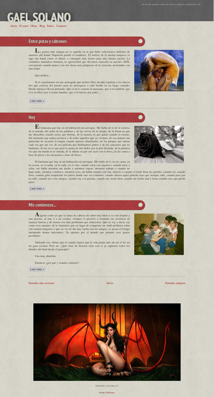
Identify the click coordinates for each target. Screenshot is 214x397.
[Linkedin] (26, 31)
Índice (50, 26)
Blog (42, 26)
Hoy (32, 117)
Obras (34, 26)
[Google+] (21, 31)
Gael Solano (39, 17)
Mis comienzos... (42, 205)
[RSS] (35, 31)
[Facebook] (17, 31)
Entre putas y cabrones (48, 41)
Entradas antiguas (175, 283)
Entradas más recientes (42, 283)
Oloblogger (110, 392)
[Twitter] (13, 31)
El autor (24, 26)
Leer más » (37, 101)
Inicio (14, 26)
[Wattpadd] (30, 31)
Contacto (61, 26)
